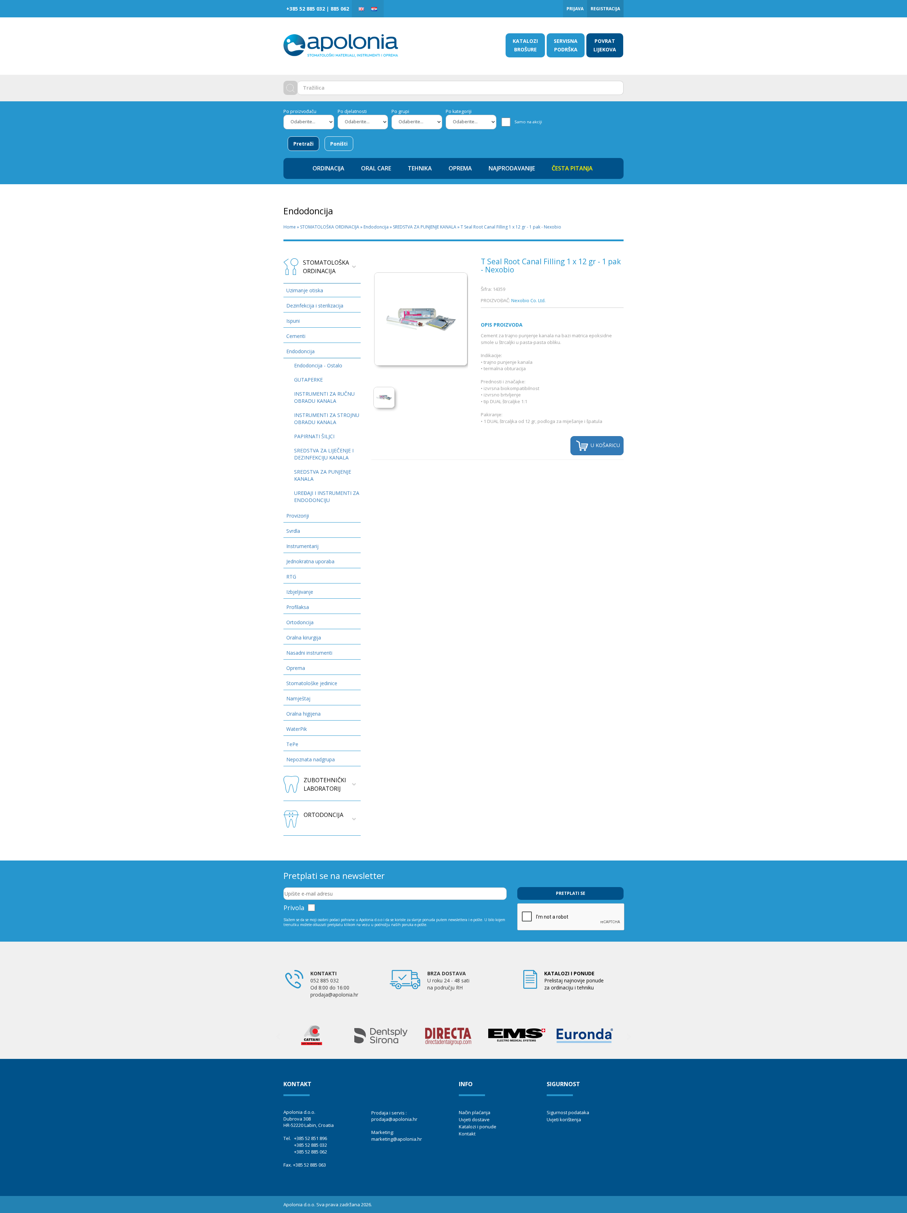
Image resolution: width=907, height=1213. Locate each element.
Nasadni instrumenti (309, 652)
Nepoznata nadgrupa (310, 759)
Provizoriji (297, 515)
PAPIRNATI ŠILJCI (314, 436)
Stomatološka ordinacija (326, 267)
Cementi (295, 336)
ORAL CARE (376, 168)
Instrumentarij (302, 546)
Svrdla (293, 530)
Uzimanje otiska (304, 290)
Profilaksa (297, 607)
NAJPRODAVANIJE (512, 168)
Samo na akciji (528, 121)
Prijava (575, 9)
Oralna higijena (303, 713)
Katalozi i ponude (477, 1126)
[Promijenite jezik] (361, 8)
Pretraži (303, 143)
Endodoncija (376, 227)
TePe (292, 744)
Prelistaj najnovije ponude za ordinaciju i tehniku (574, 980)
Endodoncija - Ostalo (318, 365)
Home (289, 227)
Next (628, 1036)
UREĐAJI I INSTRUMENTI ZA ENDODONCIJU (326, 496)
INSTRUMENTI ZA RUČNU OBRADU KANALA (324, 397)
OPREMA (460, 168)
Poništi (339, 143)
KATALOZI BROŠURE (525, 45)
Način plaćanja (474, 1112)
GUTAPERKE (308, 379)
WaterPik (296, 729)
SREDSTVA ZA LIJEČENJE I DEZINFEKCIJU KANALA (324, 454)
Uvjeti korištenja (564, 1119)
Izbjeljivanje (299, 591)
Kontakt (467, 1133)
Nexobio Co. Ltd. (528, 300)
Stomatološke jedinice (311, 683)
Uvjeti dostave (474, 1119)
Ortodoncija (300, 622)
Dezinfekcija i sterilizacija (314, 305)
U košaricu (604, 445)
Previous (278, 1036)
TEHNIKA (420, 168)
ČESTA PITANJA (572, 168)
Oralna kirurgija (303, 637)
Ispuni (293, 320)
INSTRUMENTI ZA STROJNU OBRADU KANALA (326, 418)
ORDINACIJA (328, 168)
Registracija (605, 9)
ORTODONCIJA (323, 815)
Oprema (295, 668)
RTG (291, 576)
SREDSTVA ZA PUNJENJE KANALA (424, 227)
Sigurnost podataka (568, 1112)
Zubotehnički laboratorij (325, 784)
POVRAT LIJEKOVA (604, 45)
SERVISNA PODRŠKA (566, 45)
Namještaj (298, 698)
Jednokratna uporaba (310, 561)
